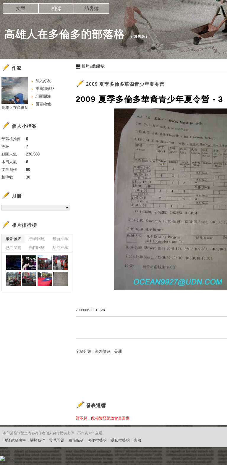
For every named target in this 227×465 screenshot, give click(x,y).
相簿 (56, 8)
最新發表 (13, 238)
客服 (137, 440)
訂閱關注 (43, 96)
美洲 (118, 351)
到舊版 (139, 36)
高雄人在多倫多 (14, 107)
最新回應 (37, 238)
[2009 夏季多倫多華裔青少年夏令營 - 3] (60, 279)
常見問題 (56, 440)
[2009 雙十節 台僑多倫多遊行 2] (60, 262)
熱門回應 (37, 247)
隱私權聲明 (120, 440)
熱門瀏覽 (13, 247)
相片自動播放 (93, 66)
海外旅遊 (102, 351)
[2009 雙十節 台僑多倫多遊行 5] (45, 279)
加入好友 (43, 81)
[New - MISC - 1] (29, 262)
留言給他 (43, 104)
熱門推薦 (60, 247)
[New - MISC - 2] (13, 262)
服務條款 (76, 440)
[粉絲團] (2, 458)
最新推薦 (60, 238)
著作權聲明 (97, 440)
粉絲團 (12, 460)
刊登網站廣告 (14, 440)
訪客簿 (92, 8)
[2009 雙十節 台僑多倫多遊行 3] (13, 279)
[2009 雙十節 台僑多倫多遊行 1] (45, 262)
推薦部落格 (45, 88)
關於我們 (37, 440)
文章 (20, 8)
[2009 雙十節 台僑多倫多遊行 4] (29, 279)
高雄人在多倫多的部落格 (64, 34)
